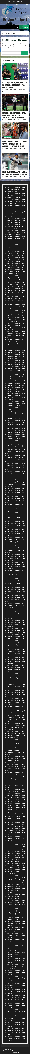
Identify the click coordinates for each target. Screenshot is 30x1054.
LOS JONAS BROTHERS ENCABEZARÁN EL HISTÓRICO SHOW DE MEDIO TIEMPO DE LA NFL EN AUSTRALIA (14, 115)
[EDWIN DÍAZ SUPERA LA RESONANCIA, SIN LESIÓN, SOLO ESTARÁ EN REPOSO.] (15, 161)
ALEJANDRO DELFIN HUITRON (10, 89)
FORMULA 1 (7, 78)
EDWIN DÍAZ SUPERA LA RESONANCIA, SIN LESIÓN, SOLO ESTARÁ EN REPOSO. (14, 173)
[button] (2, 27)
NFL (5, 108)
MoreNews (25, 1050)
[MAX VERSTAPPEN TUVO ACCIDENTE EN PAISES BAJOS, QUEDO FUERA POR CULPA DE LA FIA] (15, 71)
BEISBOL (6, 167)
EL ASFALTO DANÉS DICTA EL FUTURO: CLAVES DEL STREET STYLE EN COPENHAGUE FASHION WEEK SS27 (14, 143)
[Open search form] (17, 27)
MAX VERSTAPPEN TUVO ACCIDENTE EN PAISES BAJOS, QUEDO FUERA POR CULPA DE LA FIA (14, 85)
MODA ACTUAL (7, 137)
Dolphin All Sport (15, 19)
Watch (26, 27)
